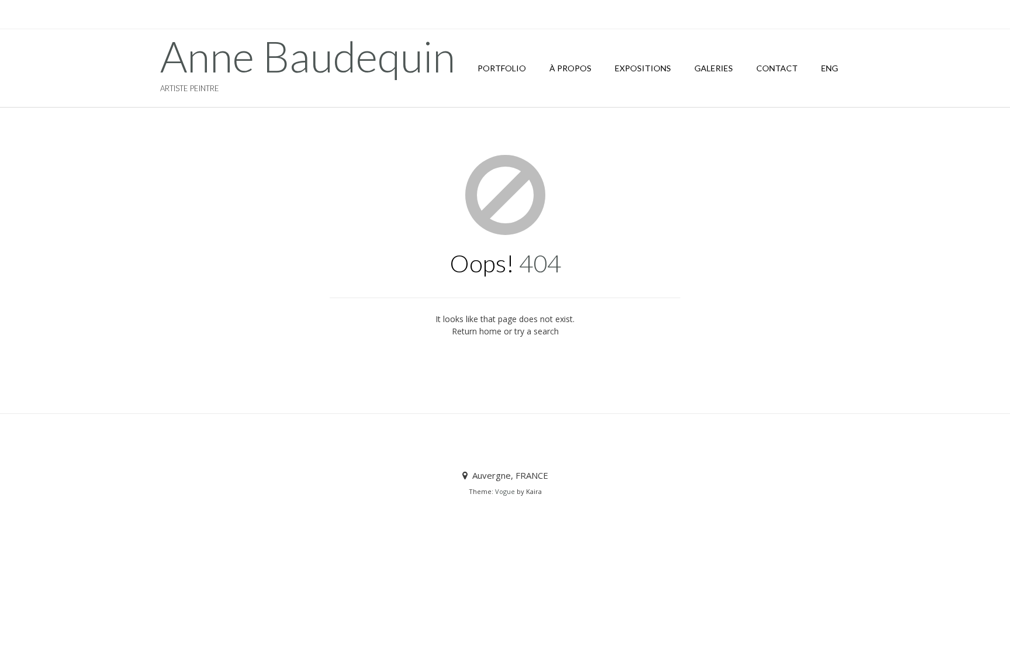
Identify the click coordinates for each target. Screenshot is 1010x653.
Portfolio (502, 68)
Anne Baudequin (307, 56)
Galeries (713, 68)
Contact (777, 68)
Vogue (505, 491)
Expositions (643, 68)
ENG (829, 68)
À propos (570, 68)
